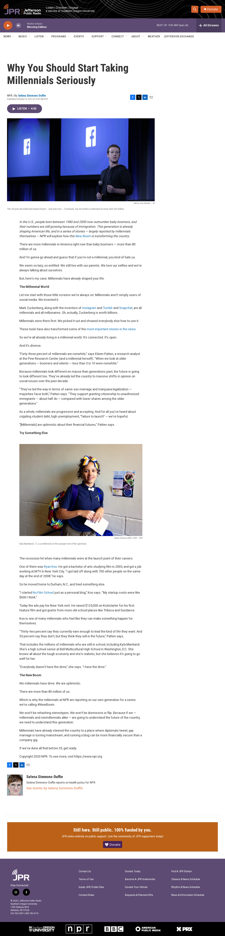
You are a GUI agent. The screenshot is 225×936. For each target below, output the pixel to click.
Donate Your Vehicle (136, 887)
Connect (117, 36)
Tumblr (108, 308)
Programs (58, 36)
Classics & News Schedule (185, 879)
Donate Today (132, 871)
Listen (39, 36)
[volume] (18, 25)
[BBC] (114, 929)
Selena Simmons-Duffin (32, 95)
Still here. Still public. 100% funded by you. (112, 830)
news (132, 329)
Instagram (89, 308)
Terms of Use (86, 879)
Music (23, 36)
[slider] (24, 25)
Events (79, 36)
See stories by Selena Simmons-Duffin (54, 788)
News (7, 36)
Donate (212, 9)
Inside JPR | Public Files (91, 887)
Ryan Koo (50, 566)
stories (114, 329)
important (101, 329)
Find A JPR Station (181, 871)
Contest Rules (86, 895)
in (121, 329)
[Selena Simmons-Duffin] (15, 785)
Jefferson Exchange (179, 36)
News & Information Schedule (187, 895)
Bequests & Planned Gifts (139, 895)
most (90, 329)
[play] (8, 25)
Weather (154, 36)
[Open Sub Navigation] (13, 36)
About (135, 36)
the (125, 329)
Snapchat (125, 308)
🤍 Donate (112, 844)
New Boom (83, 236)
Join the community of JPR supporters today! (135, 836)
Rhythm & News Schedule (185, 887)
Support (98, 36)
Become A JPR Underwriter (140, 879)
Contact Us (85, 871)
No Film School (43, 592)
